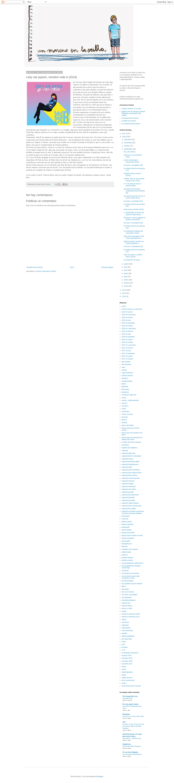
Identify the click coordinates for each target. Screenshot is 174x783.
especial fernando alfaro (131, 462)
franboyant (126, 527)
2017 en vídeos (127, 359)
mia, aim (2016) (129, 152)
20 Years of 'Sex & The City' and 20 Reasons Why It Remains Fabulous (133, 726)
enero (126, 286)
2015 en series (127, 326)
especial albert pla (128, 453)
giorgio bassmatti (128, 533)
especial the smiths (129, 509)
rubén (124, 667)
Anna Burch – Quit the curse (131, 738)
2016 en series (127, 340)
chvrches (125, 406)
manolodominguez (129, 600)
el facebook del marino (130, 118)
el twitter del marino (129, 121)
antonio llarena (127, 376)
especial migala (127, 484)
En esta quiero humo (130, 704)
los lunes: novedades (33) (133, 223)
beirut (124, 384)
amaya (124, 370)
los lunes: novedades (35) (133, 165)
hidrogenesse (127, 544)
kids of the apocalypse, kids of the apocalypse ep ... (134, 237)
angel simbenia (127, 373)
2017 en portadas (128, 353)
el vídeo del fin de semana (131, 442)
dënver (124, 420)
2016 (124, 137)
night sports (126, 628)
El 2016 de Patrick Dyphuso (131, 746)
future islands (127, 530)
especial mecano (128, 481)
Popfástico (126, 744)
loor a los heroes (128, 592)
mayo (126, 273)
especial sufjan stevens (130, 503)
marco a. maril (127, 608)
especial (125, 451)
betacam (125, 386)
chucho (124, 403)
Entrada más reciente (35, 267)
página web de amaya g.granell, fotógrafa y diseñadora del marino (133, 113)
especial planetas (128, 497)
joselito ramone (127, 558)
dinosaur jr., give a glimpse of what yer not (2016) (134, 219)
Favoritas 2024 (127, 698)
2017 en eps (126, 351)
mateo (124, 611)
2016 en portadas (128, 337)
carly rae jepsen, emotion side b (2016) (133, 256)
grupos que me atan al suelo (132, 535)
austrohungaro (127, 381)
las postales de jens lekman (132, 584)
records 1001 (126, 655)
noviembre (128, 143)
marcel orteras (127, 606)
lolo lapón (125, 589)
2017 (124, 134)
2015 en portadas (128, 323)
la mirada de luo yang (132, 260)
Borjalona (126, 714)
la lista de (125, 571)
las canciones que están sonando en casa (131, 577)
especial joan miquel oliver (132, 473)
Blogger (100, 776)
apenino (125, 378)
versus (124, 683)
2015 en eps (126, 320)
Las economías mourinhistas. (132, 754)
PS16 (124, 642)
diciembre (128, 140)
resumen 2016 (127, 661)
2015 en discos (127, 317)
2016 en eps (126, 334)
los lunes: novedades (129, 595)
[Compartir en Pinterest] (66, 184)
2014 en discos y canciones (132, 309)
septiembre (128, 149)
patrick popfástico (128, 636)
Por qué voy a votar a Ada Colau (133, 716)
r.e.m (123, 650)
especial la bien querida (130, 478)
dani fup (125, 417)
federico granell (127, 524)
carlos (124, 398)
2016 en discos (127, 331)
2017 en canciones (129, 345)
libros (124, 586)
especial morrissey (129, 486)
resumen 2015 (127, 658)
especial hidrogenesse (130, 464)
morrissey (125, 622)
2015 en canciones (129, 315)
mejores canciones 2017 (131, 617)
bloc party (125, 389)
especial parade (128, 492)
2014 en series (127, 312)
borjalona (125, 392)
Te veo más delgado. (130, 752)
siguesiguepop (127, 672)
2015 (124, 290)
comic (124, 409)
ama (123, 367)
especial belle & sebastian (131, 456)
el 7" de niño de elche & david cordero (132, 185)
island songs (126, 552)
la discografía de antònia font (132, 563)
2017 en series (127, 356)
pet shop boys (127, 639)
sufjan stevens (127, 678)
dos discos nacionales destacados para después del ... (134, 191)
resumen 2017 (127, 664)
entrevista (125, 445)
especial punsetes (128, 500)
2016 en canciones (129, 328)
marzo (126, 280)
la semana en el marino (130, 573)
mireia (124, 620)
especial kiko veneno (129, 475)
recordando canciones (130, 653)
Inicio (72, 267)
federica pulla (127, 522)
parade (124, 633)
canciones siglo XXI (129, 395)
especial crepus (127, 459)
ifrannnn (125, 546)
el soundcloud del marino (131, 124)
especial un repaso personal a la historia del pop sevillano (133, 512)
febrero (127, 283)
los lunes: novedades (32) (133, 246)
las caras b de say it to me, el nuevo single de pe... (134, 197)
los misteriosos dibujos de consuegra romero (133, 232)
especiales (126, 516)
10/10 (124, 306)
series (124, 669)
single (124, 675)
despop (124, 422)
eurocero (125, 519)
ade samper (126, 362)
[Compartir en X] (61, 184)
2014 (124, 293)
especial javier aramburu (131, 470)
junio (126, 270)
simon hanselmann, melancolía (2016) (131, 161)
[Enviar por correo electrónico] (56, 184)
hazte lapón (126, 541)
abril (126, 277)
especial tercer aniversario (131, 506)
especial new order (129, 489)
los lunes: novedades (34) (133, 201)
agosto (126, 264)
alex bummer (126, 364)
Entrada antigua (107, 267)
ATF (123, 722)
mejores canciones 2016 (131, 614)
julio (126, 267)
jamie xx (125, 555)
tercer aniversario (128, 680)
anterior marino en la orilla (131, 109)
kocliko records (127, 560)
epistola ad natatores (129, 448)
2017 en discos (127, 348)
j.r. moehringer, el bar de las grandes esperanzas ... (134, 213)
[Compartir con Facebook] (64, 184)
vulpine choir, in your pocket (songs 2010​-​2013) (134, 179)
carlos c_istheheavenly (130, 400)
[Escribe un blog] (58, 184)
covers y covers (127, 414)
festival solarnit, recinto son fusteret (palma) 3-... (134, 242)
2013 (124, 296)
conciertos (125, 411)
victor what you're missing (131, 686)
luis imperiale (127, 597)
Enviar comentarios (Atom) (46, 271)
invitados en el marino (130, 549)
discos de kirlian (128, 425)
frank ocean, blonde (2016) (134, 209)
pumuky (125, 647)
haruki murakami (128, 538)
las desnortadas (127, 581)
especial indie (127, 467)
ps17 (123, 644)
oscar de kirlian (127, 630)
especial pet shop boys (130, 495)
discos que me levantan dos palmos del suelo (132, 438)
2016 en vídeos (127, 342)
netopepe (125, 625)
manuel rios (126, 603)
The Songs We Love (130, 696)
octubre (127, 146)
